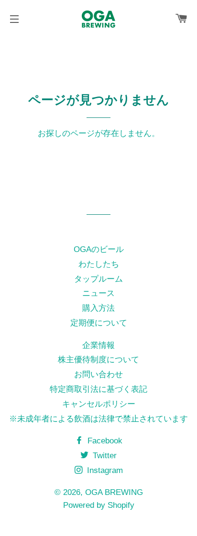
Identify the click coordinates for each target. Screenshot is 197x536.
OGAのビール (99, 249)
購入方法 (98, 308)
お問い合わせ (98, 374)
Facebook (103, 440)
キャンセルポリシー (98, 404)
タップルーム (98, 279)
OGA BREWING (114, 492)
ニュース (98, 293)
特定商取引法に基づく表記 (98, 389)
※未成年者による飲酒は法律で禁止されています (98, 418)
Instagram (104, 470)
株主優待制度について (98, 359)
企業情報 (98, 345)
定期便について (98, 322)
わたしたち (98, 264)
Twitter (103, 455)
